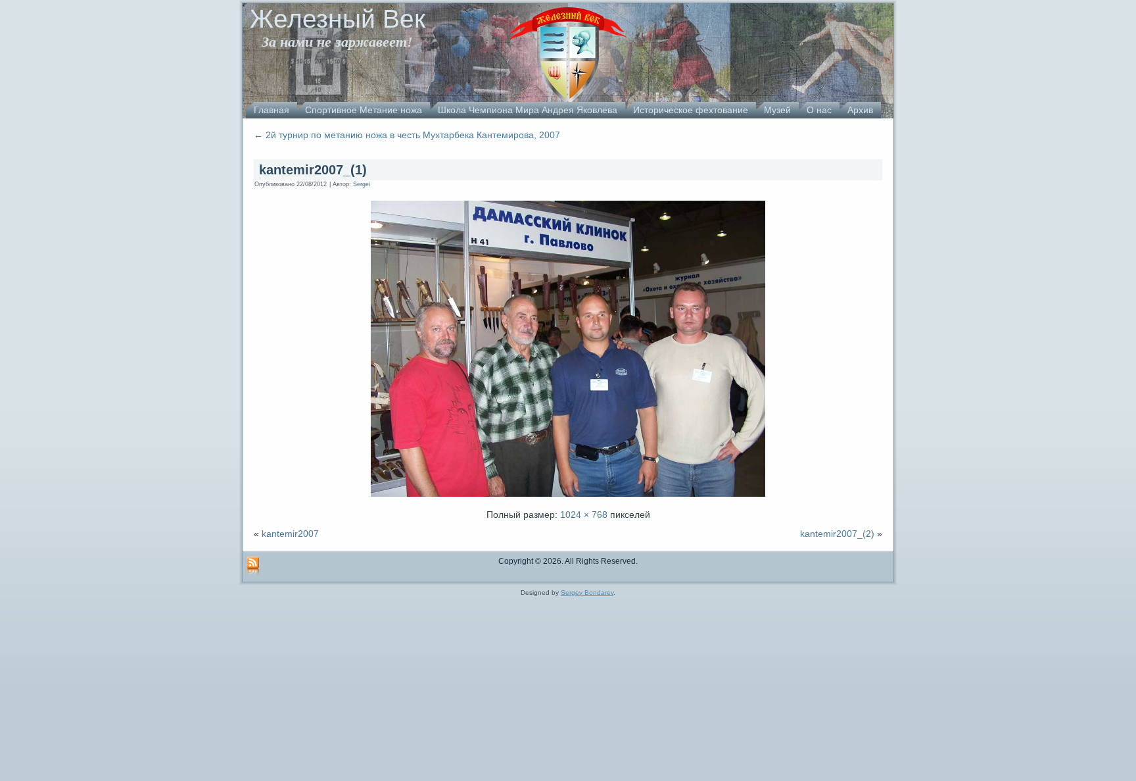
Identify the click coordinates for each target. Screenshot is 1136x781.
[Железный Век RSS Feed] (253, 566)
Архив (860, 110)
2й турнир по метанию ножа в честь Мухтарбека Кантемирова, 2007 (407, 135)
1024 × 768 (583, 514)
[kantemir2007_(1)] (568, 498)
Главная (271, 110)
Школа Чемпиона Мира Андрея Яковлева (527, 110)
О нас (819, 110)
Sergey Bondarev (587, 592)
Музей (777, 110)
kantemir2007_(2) (837, 533)
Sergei (361, 184)
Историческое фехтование (690, 110)
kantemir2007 (290, 533)
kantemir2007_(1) (313, 170)
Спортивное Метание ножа (363, 110)
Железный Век (337, 19)
